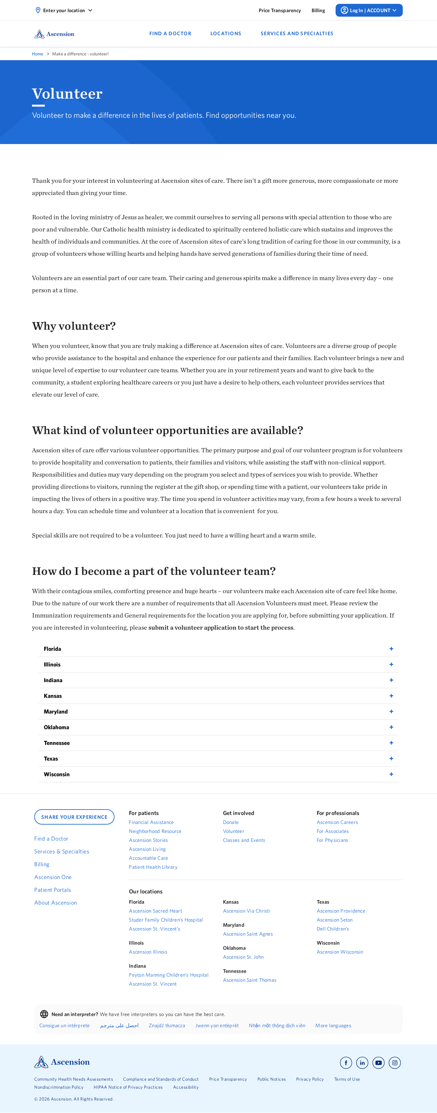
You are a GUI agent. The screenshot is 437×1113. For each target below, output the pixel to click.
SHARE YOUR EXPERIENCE (74, 817)
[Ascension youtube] (378, 1063)
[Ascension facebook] (346, 1063)
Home (37, 54)
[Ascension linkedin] (362, 1063)
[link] (280, 10)
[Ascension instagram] (395, 1063)
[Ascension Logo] (62, 1066)
